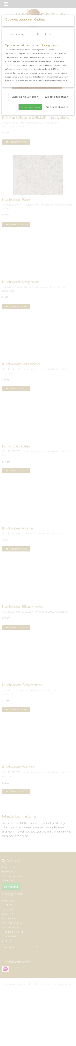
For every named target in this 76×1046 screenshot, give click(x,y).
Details (35, 34)
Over (48, 34)
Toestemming (16, 34)
